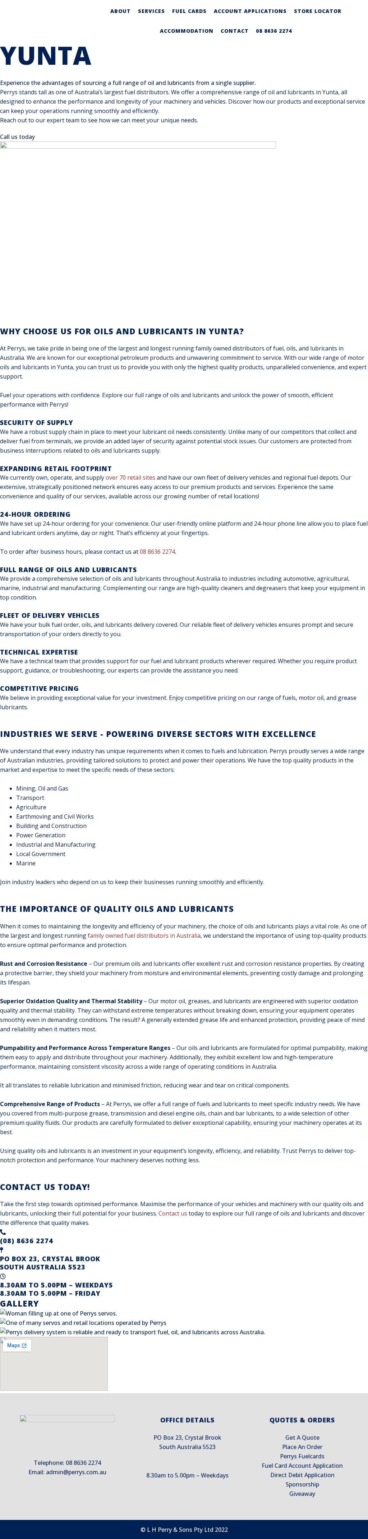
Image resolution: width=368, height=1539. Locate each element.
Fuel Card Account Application (302, 1466)
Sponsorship (302, 1484)
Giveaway (302, 1494)
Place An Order (302, 1447)
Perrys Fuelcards (302, 1456)
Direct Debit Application (302, 1475)
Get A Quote (302, 1437)
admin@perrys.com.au (76, 1472)
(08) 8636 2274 (26, 1240)
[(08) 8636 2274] (3, 1232)
